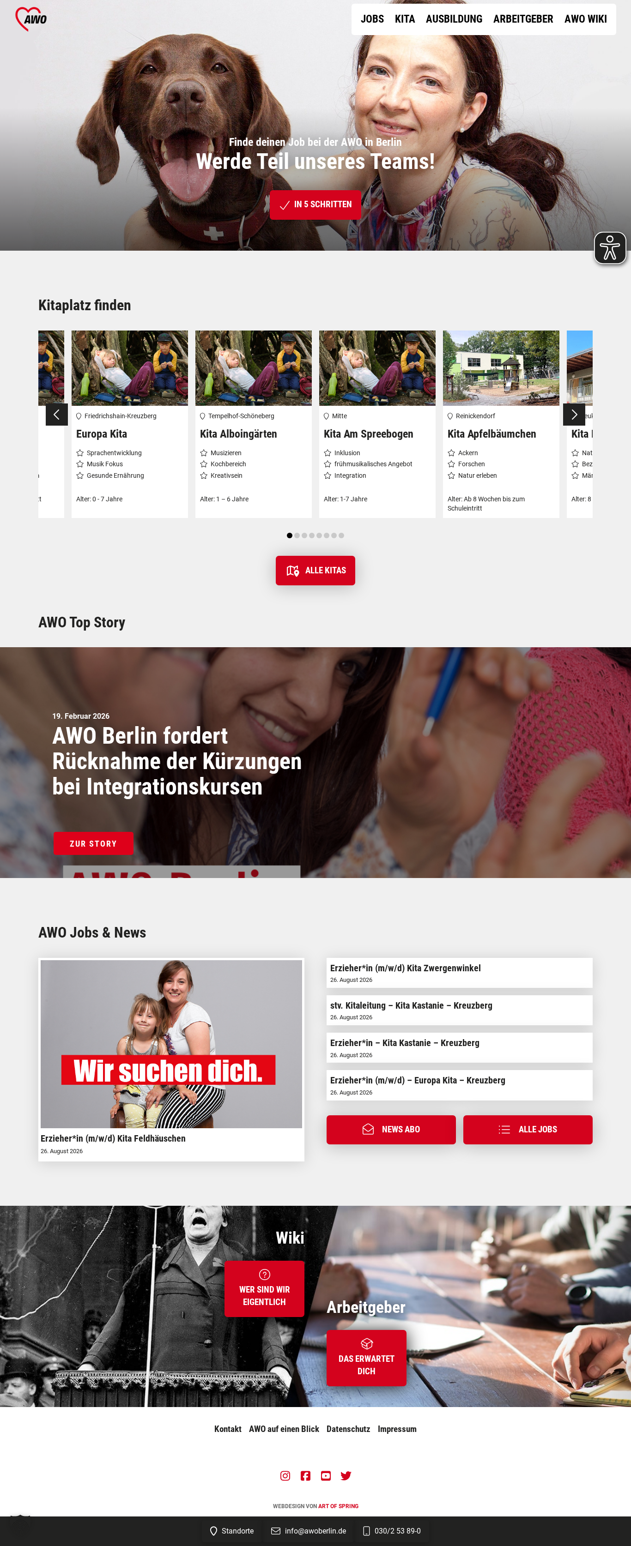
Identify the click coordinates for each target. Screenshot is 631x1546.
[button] (391, 1130)
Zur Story (93, 843)
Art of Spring (338, 1506)
